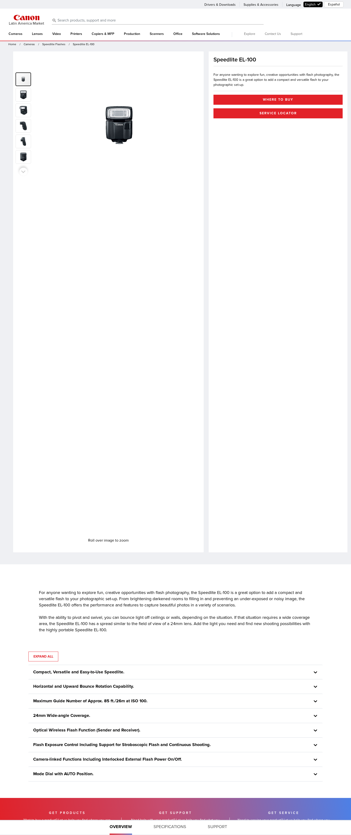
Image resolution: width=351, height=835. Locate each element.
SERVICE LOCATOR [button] (278, 113)
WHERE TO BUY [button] (278, 100)
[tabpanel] (175, 673)
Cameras (15, 34)
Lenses (37, 34)
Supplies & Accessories (261, 5)
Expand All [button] (43, 656)
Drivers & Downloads (220, 5)
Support (296, 34)
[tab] (121, 827)
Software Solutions (206, 34)
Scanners (157, 34)
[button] (24, 94)
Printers (76, 34)
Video (56, 34)
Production (132, 34)
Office (177, 34)
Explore (249, 34)
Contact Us (273, 34)
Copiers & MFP (103, 34)
